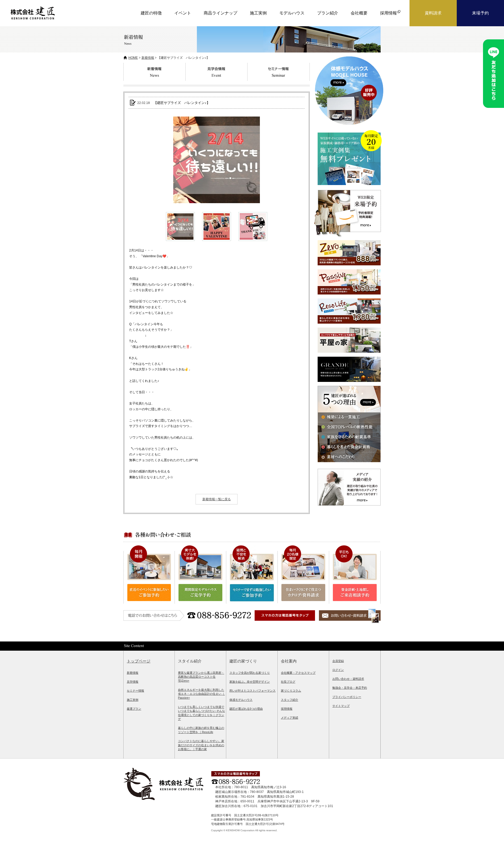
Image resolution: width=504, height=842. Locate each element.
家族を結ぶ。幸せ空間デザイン (249, 681)
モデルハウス (291, 13)
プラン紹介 (327, 13)
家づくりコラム (291, 690)
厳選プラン (134, 708)
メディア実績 (289, 717)
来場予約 (480, 13)
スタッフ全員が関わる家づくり (249, 672)
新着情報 (147, 58)
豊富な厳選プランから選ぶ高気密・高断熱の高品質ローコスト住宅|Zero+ (201, 676)
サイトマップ (341, 705)
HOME (133, 58)
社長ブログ (288, 681)
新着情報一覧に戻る (216, 499)
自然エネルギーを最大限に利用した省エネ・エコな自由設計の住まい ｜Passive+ (201, 693)
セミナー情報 (135, 690)
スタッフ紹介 (289, 699)
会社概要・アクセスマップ (298, 672)
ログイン (338, 669)
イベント (182, 13)
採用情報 (286, 708)
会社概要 (359, 13)
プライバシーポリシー (346, 696)
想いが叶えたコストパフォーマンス (252, 690)
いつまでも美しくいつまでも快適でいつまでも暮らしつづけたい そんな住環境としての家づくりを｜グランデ (201, 712)
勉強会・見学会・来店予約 (349, 687)
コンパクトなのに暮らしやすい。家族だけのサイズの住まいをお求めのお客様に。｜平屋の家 (201, 745)
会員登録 (338, 660)
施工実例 (258, 13)
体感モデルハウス (241, 699)
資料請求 (433, 13)
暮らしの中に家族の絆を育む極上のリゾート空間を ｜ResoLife (201, 729)
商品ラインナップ (220, 13)
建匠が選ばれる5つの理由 (246, 708)
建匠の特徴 (151, 13)
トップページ (138, 661)
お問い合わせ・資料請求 (348, 678)
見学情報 (132, 681)
